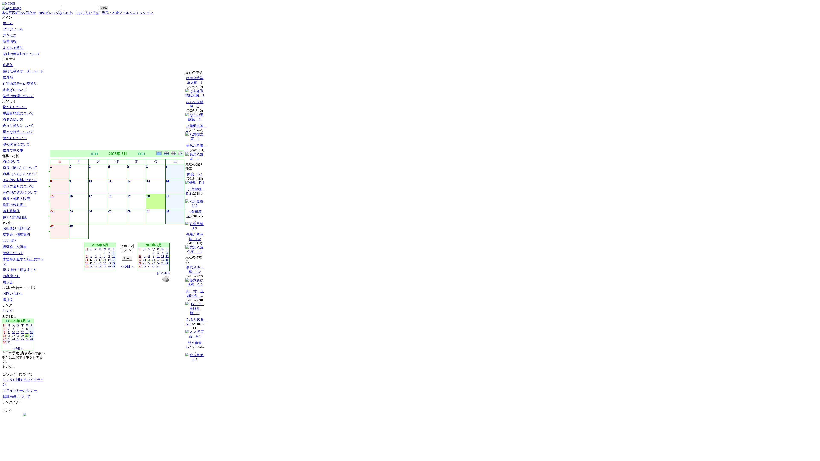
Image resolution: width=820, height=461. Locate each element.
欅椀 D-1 (195, 174)
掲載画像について (16, 396)
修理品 (8, 77)
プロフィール (13, 29)
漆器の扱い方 (13, 119)
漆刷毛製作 (11, 211)
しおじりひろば (87, 13)
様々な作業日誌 (15, 217)
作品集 (8, 65)
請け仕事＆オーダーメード (23, 71)
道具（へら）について (20, 174)
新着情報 (9, 41)
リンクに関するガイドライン (23, 382)
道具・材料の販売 (16, 198)
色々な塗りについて (18, 125)
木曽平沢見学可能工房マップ (23, 261)
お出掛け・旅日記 (16, 228)
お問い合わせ (13, 293)
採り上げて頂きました (20, 270)
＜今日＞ (17, 348)
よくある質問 (13, 48)
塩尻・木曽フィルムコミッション (127, 13)
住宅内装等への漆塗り (20, 83)
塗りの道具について (18, 186)
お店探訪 (9, 240)
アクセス (9, 35)
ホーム (8, 23)
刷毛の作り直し (15, 205)
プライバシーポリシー (20, 390)
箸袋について (13, 253)
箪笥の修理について (18, 96)
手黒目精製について (18, 113)
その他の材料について (20, 180)
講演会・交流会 (15, 247)
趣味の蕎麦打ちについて (21, 54)
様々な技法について (18, 132)
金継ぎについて (15, 90)
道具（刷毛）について (20, 167)
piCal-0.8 (163, 273)
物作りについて (15, 107)
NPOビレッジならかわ (55, 13)
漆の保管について (16, 144)
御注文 (8, 299)
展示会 (8, 282)
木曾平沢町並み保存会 (19, 13)
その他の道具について (20, 192)
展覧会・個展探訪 (16, 234)
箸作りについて (15, 138)
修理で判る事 (13, 150)
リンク (8, 310)
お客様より (11, 276)
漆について (11, 161)
